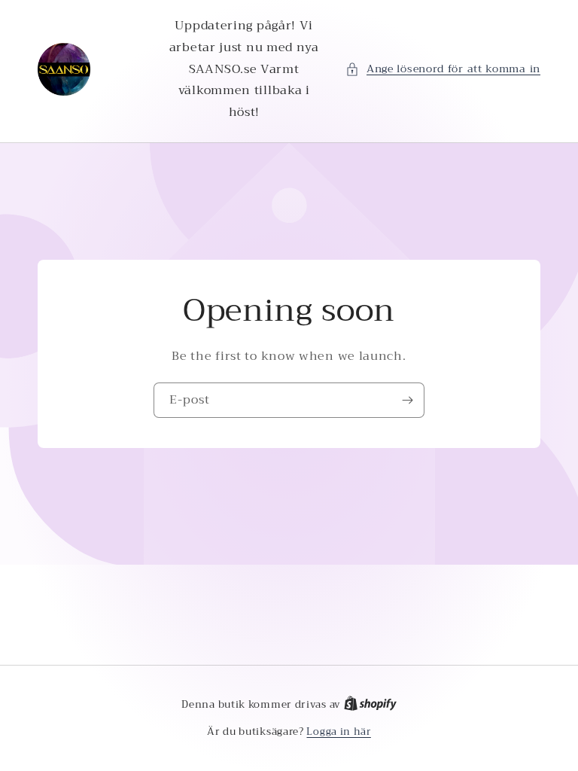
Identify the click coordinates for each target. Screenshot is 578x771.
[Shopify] (370, 704)
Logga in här (338, 731)
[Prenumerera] (407, 400)
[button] (442, 68)
